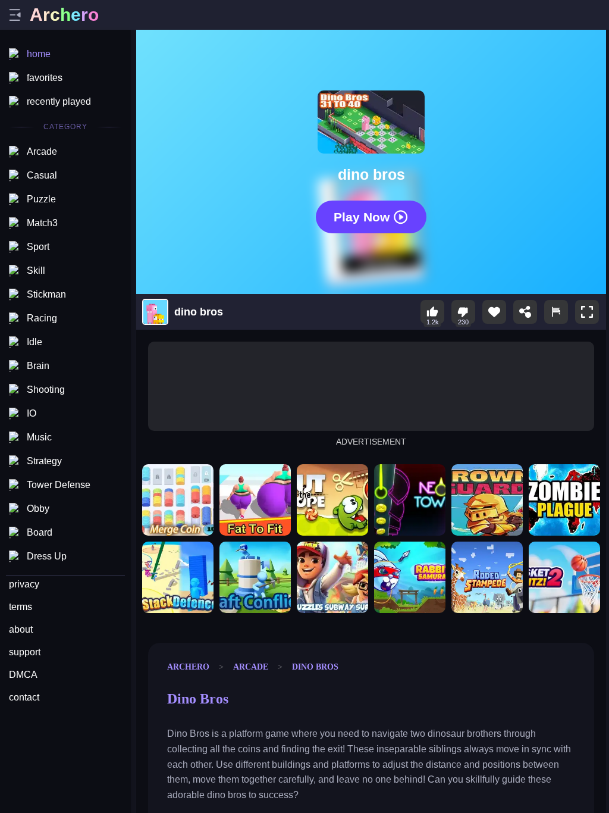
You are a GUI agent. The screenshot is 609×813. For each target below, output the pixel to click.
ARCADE (250, 666)
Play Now (362, 216)
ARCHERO (188, 666)
